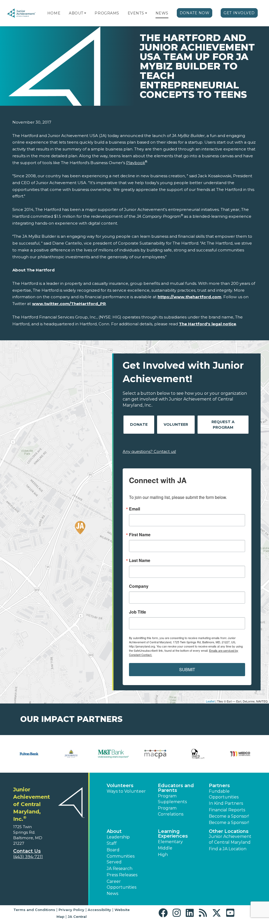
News (162, 13)
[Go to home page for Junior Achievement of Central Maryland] (21, 13)
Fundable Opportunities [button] (224, 794)
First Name (140, 535)
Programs (107, 13)
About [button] (114, 831)
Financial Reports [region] (227, 809)
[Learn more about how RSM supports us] (198, 754)
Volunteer (176, 424)
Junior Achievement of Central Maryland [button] (230, 839)
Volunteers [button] (120, 785)
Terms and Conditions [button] (34, 910)
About (76, 13)
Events (136, 13)
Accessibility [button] (99, 910)
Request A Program (223, 424)
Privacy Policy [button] (71, 910)
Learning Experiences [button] (173, 833)
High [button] (163, 854)
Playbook (135, 162)
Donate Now (195, 13)
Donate (139, 424)
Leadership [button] (118, 836)
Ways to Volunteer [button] (126, 791)
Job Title (137, 612)
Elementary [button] (170, 841)
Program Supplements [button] (172, 798)
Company (138, 586)
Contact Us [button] (27, 851)
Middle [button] (165, 848)
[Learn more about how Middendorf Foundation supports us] (71, 754)
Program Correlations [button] (170, 811)
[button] (85, 13)
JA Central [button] (77, 916)
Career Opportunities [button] (121, 884)
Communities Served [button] (120, 859)
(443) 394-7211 (28, 856)
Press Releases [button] (122, 874)
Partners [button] (219, 785)
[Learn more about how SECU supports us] (240, 754)
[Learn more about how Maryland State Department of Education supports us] (113, 754)
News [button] (112, 893)
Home (53, 13)
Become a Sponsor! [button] (229, 816)
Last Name (139, 560)
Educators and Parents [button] (176, 788)
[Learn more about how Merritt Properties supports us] (29, 754)
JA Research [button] (119, 868)
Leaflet (210, 701)
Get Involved (239, 13)
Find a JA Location (227, 848)
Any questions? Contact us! (149, 451)
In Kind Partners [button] (226, 803)
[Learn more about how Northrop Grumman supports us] (155, 754)
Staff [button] (112, 843)
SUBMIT (187, 669)
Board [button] (113, 849)
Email (134, 509)
